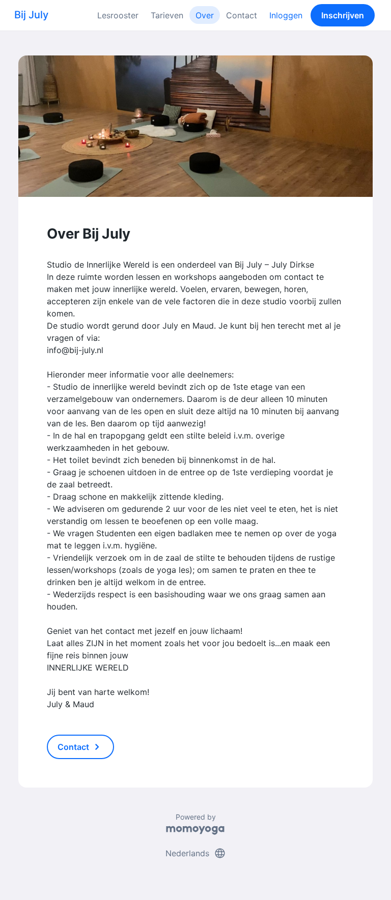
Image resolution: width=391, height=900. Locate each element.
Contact (241, 15)
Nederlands (195, 853)
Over (205, 15)
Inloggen (285, 15)
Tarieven (167, 15)
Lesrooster (117, 15)
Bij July (31, 15)
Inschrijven (342, 15)
